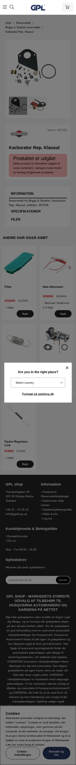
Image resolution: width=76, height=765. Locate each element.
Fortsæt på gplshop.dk (38, 394)
